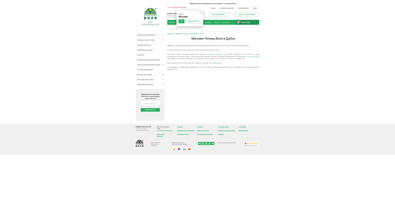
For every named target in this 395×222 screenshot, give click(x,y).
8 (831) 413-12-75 (174, 14)
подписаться (150, 110)
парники (219, 54)
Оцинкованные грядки (145, 50)
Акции (213, 8)
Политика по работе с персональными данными (180, 143)
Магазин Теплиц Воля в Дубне (194, 33)
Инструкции (242, 127)
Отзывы (200, 127)
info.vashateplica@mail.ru (165, 130)
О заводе (180, 127)
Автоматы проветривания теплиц (148, 60)
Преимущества (243, 8)
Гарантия (221, 134)
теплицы (211, 54)
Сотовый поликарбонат (145, 70)
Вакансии (160, 136)
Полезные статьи (223, 127)
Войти (255, 8)
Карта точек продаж (247, 14)
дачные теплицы (253, 56)
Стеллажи (140, 55)
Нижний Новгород (179, 7)
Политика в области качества (226, 142)
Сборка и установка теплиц (226, 130)
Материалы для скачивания (185, 130)
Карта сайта (160, 134)
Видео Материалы (203, 130)
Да (181, 21)
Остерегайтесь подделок (205, 134)
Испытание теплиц (182, 134)
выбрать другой (193, 21)
